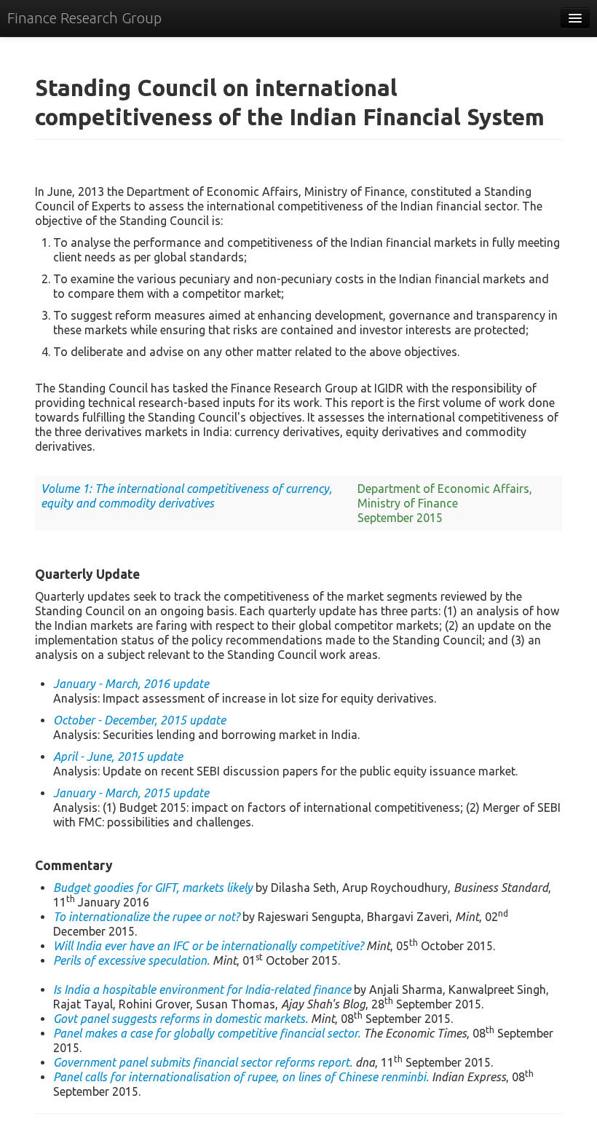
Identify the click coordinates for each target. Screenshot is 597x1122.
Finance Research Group (84, 17)
